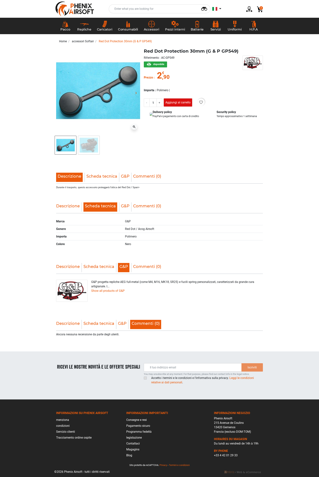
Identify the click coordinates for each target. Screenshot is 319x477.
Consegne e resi (136, 420)
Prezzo (148, 77)
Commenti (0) (147, 176)
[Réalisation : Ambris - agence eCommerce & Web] (242, 472)
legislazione (134, 437)
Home (63, 41)
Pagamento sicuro (138, 426)
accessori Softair (83, 41)
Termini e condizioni (179, 465)
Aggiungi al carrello (178, 102)
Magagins (132, 449)
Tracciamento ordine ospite (74, 437)
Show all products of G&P (108, 291)
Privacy (163, 465)
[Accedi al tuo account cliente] (247, 9)
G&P (125, 176)
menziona (62, 420)
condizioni (63, 426)
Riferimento (152, 57)
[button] (258, 9)
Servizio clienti (65, 431)
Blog (129, 455)
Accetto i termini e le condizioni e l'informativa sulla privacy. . (202, 380)
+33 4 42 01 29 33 (226, 455)
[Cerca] (204, 8)
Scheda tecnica (101, 176)
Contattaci (133, 443)
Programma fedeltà (139, 431)
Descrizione (68, 206)
